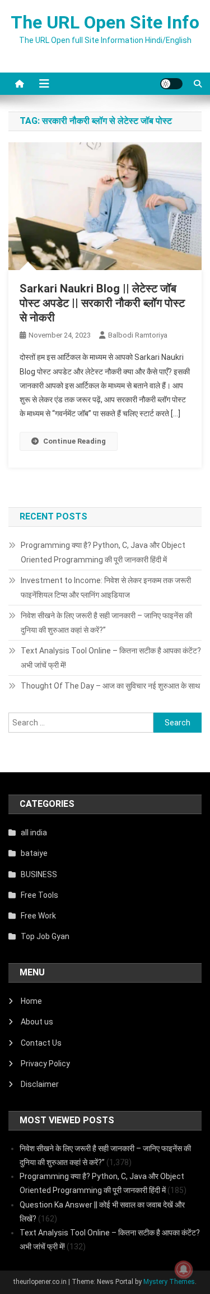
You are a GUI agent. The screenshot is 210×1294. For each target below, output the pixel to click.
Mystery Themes (169, 1282)
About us (37, 1021)
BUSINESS (39, 874)
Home (31, 1001)
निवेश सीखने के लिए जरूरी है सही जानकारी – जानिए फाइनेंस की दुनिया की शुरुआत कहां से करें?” (106, 622)
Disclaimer (40, 1084)
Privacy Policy (45, 1063)
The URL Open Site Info (105, 22)
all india (34, 832)
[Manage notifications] (184, 1269)
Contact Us (41, 1042)
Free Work (38, 915)
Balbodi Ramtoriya (137, 335)
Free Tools (39, 895)
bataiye (34, 853)
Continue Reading (74, 441)
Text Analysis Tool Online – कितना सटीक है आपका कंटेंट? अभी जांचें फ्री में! (111, 658)
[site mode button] (171, 83)
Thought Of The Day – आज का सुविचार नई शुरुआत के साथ (110, 685)
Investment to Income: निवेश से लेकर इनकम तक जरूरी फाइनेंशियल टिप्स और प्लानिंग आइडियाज (106, 587)
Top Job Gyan (45, 936)
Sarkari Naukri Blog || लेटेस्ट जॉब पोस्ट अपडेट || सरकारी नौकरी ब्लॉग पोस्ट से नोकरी (102, 303)
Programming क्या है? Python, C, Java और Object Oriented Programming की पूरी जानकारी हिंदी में (103, 552)
